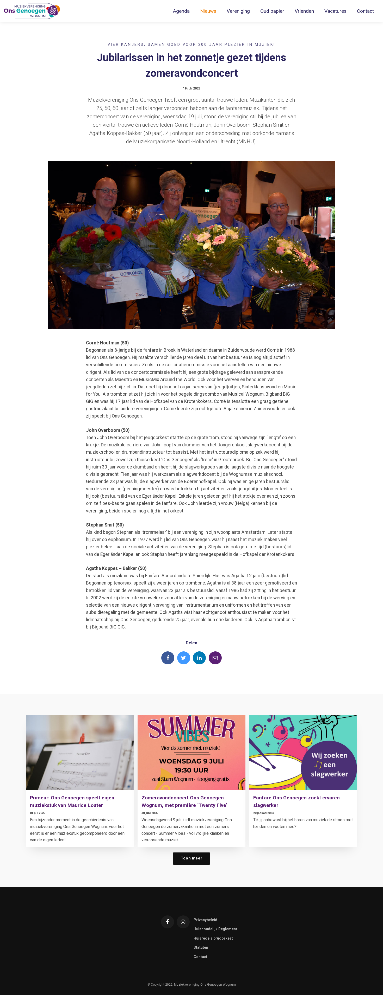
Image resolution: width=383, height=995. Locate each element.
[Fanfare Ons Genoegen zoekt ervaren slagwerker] (303, 752)
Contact (365, 11)
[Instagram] (183, 921)
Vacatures (335, 11)
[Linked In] (199, 657)
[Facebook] (167, 657)
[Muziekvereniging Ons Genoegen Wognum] (32, 11)
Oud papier (272, 11)
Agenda (181, 11)
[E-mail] (215, 657)
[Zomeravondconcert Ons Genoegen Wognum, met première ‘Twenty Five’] (191, 752)
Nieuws (208, 11)
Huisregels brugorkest (213, 938)
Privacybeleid (205, 920)
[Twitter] (183, 657)
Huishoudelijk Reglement (215, 929)
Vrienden (304, 11)
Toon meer (191, 858)
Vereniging (238, 11)
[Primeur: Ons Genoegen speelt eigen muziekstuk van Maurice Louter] (80, 752)
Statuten (201, 947)
